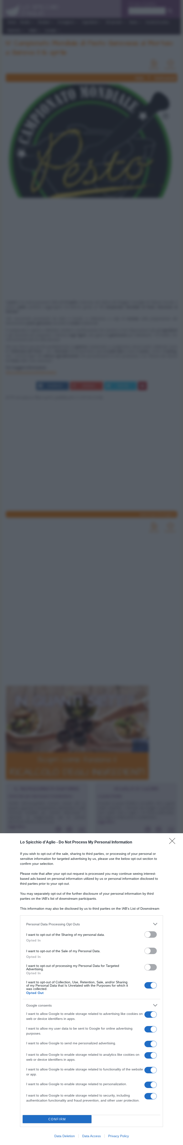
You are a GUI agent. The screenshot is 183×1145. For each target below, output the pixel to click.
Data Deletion (64, 1136)
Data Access (91, 1136)
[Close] (173, 842)
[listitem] (91, 924)
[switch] (150, 934)
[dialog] (91, 989)
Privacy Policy (118, 1136)
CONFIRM (57, 1119)
